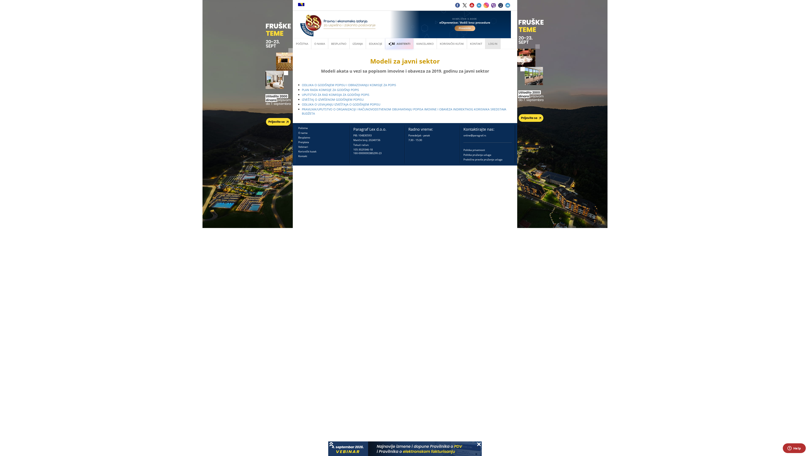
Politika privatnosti (474, 150)
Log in (492, 44)
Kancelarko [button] (425, 44)
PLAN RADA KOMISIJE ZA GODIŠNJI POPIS (330, 90)
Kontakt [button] (476, 44)
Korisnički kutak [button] (452, 44)
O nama (319, 44)
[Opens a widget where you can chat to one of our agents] (794, 448)
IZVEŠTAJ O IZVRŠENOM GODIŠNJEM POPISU (333, 100)
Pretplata (303, 142)
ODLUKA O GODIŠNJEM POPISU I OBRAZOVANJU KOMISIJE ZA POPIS (349, 85)
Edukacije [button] (375, 44)
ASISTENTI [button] (403, 44)
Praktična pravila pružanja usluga (482, 159)
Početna (302, 44)
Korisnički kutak (307, 151)
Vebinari (303, 147)
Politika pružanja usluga (477, 155)
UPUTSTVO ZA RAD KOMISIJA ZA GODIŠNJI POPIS (335, 95)
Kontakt (302, 156)
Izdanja (357, 44)
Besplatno (338, 44)
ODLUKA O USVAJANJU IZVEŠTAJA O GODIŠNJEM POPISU (341, 104)
